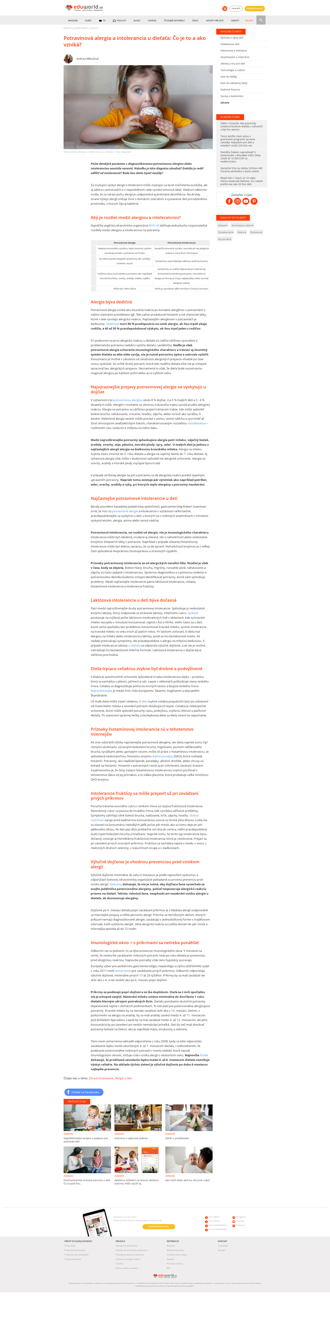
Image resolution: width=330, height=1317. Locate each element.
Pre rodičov (214, 1216)
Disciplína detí (225, 232)
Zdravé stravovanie (101, 1078)
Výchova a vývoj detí (232, 37)
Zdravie (94, 28)
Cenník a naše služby (177, 1254)
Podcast (121, 20)
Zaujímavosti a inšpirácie (235, 57)
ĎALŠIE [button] (248, 20)
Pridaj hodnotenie (72, 1259)
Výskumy (116, 884)
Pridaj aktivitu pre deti (74, 1250)
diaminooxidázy (162, 756)
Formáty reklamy (175, 1263)
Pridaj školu (69, 1245)
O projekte (223, 1245)
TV (103, 20)
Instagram (241, 1216)
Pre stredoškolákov (218, 1225)
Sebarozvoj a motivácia (234, 50)
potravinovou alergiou (127, 400)
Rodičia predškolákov (76, 28)
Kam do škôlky (229, 76)
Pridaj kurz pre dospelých (76, 1254)
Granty (235, 20)
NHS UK (154, 225)
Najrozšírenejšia (101, 691)
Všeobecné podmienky (126, 1245)
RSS (168, 1268)
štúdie (204, 1055)
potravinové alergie (125, 511)
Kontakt (170, 1259)
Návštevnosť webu (175, 1250)
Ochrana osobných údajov (128, 1259)
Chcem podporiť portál (159, 1226)
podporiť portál (255, 8)
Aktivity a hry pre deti (233, 63)
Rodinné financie (230, 89)
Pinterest (240, 1225)
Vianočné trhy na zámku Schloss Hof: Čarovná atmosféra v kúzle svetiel (242, 169)
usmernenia (123, 971)
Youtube (240, 1220)
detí (144, 701)
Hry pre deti (224, 239)
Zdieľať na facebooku (85, 1092)
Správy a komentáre (232, 96)
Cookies (119, 1263)
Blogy (137, 20)
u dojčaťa (134, 645)
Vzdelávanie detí (230, 44)
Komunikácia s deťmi (242, 225)
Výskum (193, 613)
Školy (195, 20)
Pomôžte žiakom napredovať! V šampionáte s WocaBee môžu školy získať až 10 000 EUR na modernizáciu (241, 156)
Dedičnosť (112, 324)
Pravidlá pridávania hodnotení (130, 1254)
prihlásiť (236, 8)
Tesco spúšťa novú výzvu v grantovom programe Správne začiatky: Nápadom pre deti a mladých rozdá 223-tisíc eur (238, 141)
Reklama (171, 1245)
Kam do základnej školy (234, 83)
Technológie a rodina (233, 70)
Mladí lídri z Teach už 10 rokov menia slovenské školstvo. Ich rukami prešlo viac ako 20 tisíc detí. (242, 181)
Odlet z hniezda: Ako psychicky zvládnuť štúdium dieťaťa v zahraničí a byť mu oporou (242, 126)
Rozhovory (256, 232)
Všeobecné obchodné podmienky (131, 1250)
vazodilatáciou (196, 423)
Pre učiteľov (214, 1220)
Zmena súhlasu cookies (127, 1268)
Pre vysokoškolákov (218, 1229)
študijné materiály (174, 20)
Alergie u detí (123, 1078)
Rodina (241, 232)
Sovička (152, 20)
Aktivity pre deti (215, 20)
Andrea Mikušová (87, 59)
